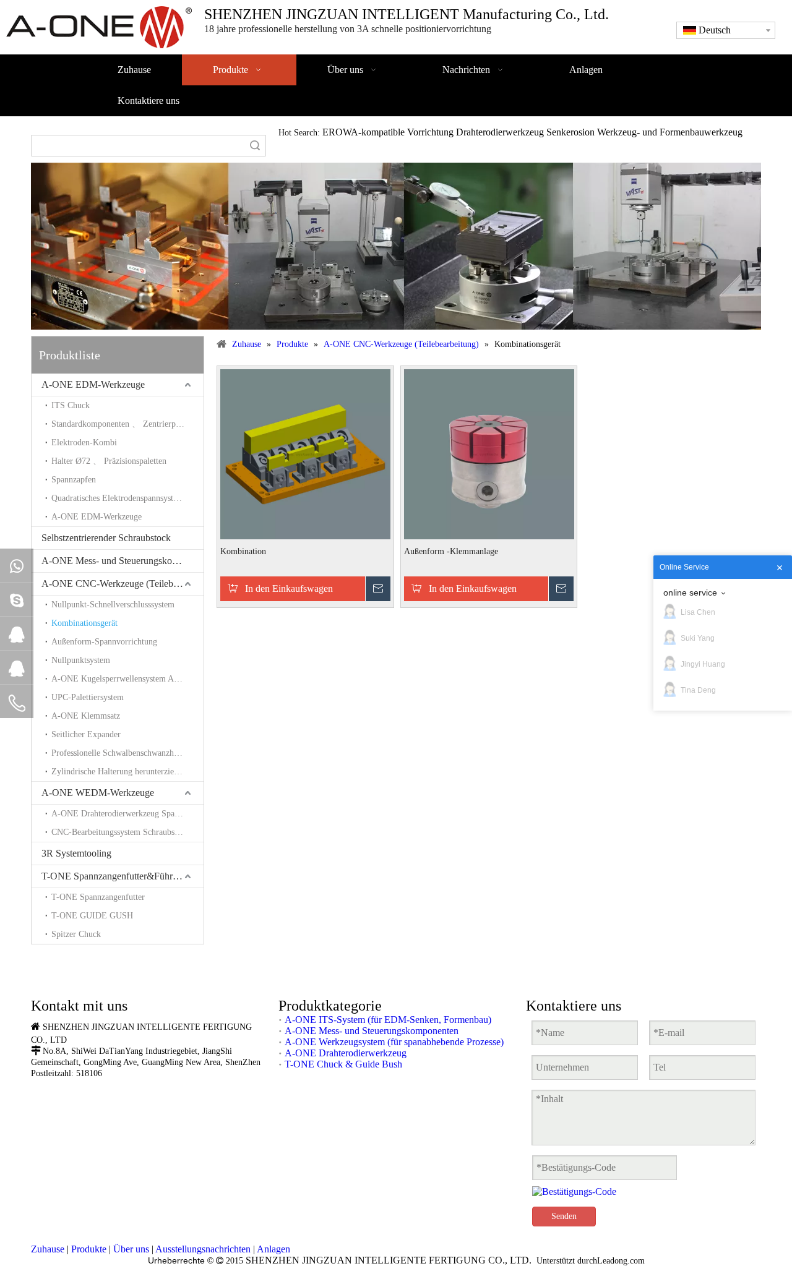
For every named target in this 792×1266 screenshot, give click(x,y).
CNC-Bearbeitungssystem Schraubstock (120, 832)
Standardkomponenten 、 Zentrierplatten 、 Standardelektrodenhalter (127, 424)
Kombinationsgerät (84, 623)
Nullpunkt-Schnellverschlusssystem (112, 604)
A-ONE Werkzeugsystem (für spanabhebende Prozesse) (394, 1042)
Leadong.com (621, 1260)
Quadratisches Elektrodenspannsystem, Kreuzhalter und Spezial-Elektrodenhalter (127, 498)
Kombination (243, 551)
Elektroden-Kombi (84, 442)
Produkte (88, 1249)
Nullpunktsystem (80, 660)
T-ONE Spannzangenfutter (98, 897)
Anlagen (273, 1249)
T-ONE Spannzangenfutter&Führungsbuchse (122, 876)
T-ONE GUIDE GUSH (92, 915)
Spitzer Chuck (76, 934)
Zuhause (47, 1249)
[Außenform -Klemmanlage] (489, 453)
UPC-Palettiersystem (87, 697)
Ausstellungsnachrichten (203, 1249)
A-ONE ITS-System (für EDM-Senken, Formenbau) (388, 1019)
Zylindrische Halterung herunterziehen (118, 771)
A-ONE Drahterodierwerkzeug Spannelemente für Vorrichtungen (127, 813)
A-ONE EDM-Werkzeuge (93, 384)
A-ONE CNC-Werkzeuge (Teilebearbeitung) (122, 583)
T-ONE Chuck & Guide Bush (343, 1064)
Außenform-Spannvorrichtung (104, 641)
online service (690, 592)
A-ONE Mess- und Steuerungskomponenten (122, 560)
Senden (564, 1216)
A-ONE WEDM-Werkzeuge (97, 792)
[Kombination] (305, 453)
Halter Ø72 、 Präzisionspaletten (108, 461)
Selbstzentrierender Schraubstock (106, 537)
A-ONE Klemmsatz (85, 716)
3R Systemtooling (76, 853)
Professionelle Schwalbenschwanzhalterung (126, 753)
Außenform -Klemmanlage (451, 551)
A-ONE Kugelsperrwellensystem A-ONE (123, 678)
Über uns (131, 1249)
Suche (254, 145)
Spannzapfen (73, 479)
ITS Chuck (70, 405)
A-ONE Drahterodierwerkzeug (346, 1053)
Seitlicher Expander (86, 734)
